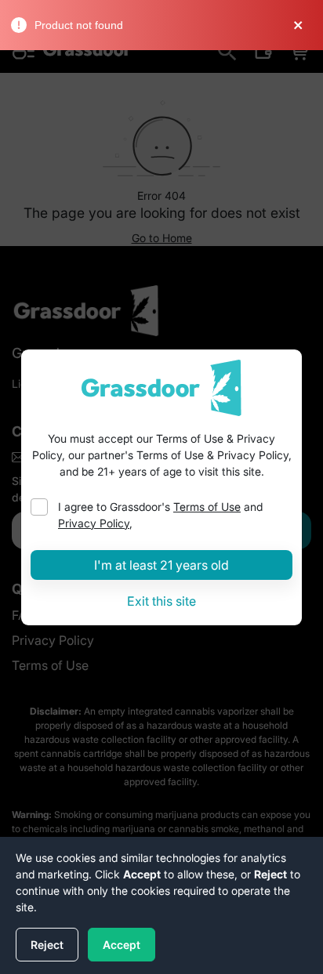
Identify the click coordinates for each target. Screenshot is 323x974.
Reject (47, 944)
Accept (121, 944)
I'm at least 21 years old (161, 565)
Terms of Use (207, 506)
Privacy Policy (93, 523)
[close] (305, 25)
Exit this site (161, 601)
